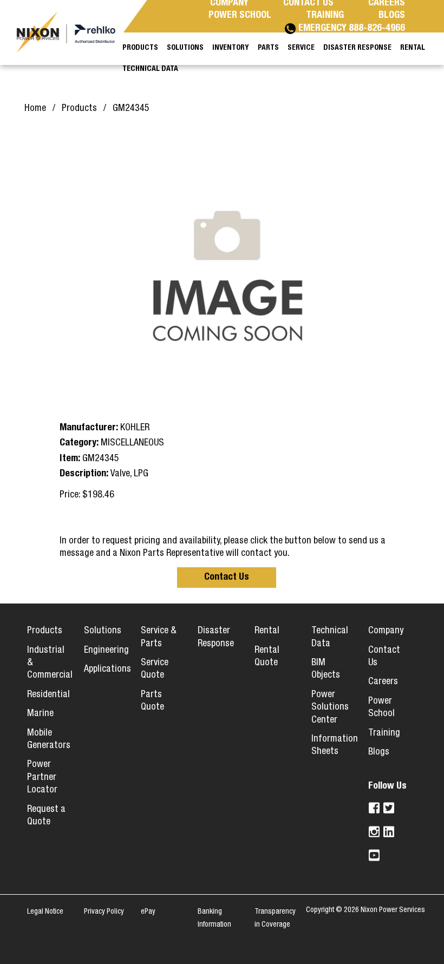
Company (385, 631)
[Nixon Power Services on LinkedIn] (389, 831)
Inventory (230, 48)
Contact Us (226, 577)
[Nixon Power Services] (70, 32)
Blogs (378, 752)
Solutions (102, 631)
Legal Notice (45, 912)
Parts (268, 48)
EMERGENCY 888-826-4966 (351, 29)
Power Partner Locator (42, 777)
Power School (239, 16)
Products (44, 631)
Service (301, 48)
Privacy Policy (104, 912)
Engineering (106, 650)
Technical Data (150, 69)
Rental (266, 631)
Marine (40, 714)
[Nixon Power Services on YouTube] (374, 855)
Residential (48, 695)
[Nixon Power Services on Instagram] (374, 831)
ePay (148, 912)
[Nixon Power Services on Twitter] (389, 808)
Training (384, 733)
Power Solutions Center (330, 707)
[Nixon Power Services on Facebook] (374, 808)
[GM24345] (227, 270)
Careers (383, 682)
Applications (107, 669)
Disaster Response (357, 48)
